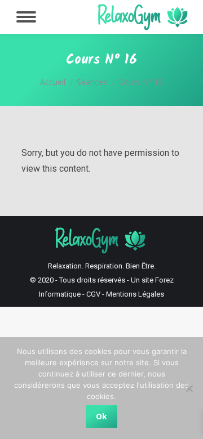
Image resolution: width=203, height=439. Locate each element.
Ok (101, 416)
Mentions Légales (135, 294)
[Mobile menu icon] (26, 17)
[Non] (189, 388)
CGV (93, 294)
